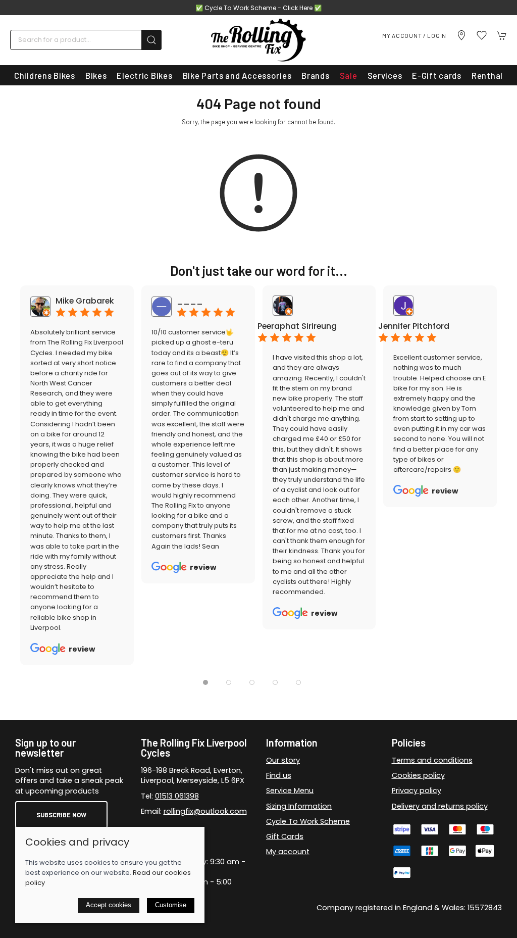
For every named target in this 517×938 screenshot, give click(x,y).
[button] (482, 35)
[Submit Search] (151, 40)
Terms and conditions (432, 760)
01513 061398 (177, 796)
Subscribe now (61, 815)
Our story (283, 760)
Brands (315, 75)
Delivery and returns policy (440, 806)
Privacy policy (416, 790)
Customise (170, 905)
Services (385, 75)
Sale (348, 75)
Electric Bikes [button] (144, 75)
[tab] (205, 682)
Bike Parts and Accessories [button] (237, 75)
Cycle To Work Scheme (308, 821)
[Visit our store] (461, 35)
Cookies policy (418, 775)
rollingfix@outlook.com (205, 811)
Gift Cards (284, 836)
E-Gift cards (436, 75)
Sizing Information (299, 806)
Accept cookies (108, 905)
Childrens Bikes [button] (44, 75)
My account (287, 852)
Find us (278, 775)
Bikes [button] (96, 75)
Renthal (487, 75)
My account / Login (414, 35)
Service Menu (290, 790)
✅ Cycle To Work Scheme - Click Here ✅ (258, 8)
